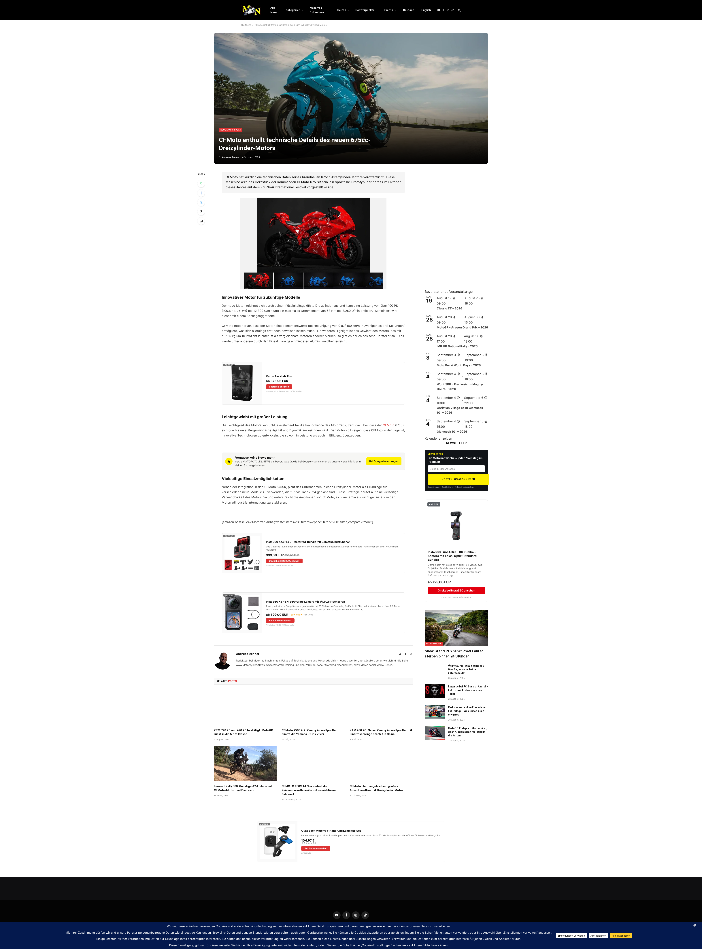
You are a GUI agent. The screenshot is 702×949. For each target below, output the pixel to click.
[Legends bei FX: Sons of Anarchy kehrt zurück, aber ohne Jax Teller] (435, 691)
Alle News (274, 10)
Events (388, 10)
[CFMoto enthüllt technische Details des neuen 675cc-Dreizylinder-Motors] (351, 98)
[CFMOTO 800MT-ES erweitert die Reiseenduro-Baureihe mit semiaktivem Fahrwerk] (313, 763)
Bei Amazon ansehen (280, 620)
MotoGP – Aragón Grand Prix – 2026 (462, 327)
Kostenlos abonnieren (458, 479)
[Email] (201, 221)
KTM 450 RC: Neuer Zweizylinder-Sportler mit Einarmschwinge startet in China (381, 732)
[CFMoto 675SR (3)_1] (348, 281)
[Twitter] (201, 202)
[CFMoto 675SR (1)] (258, 280)
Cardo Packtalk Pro (279, 376)
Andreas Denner (230, 157)
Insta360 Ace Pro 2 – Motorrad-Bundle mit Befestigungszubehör (308, 542)
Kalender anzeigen (438, 438)
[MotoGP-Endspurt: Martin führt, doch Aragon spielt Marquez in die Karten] (435, 733)
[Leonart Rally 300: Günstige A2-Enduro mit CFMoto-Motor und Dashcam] (245, 763)
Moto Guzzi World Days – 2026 (459, 365)
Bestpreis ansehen (279, 386)
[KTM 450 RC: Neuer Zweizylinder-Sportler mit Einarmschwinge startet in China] (381, 707)
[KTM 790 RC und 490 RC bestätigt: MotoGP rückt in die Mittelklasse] (245, 707)
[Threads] (201, 211)
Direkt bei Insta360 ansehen (284, 560)
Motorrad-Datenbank (317, 10)
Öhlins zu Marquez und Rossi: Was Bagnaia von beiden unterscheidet (466, 669)
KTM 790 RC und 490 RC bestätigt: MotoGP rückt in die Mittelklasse (243, 732)
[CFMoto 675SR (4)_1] (318, 281)
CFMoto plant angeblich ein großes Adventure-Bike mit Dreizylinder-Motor (376, 788)
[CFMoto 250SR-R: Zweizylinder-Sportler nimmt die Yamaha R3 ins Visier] (313, 707)
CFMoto (388, 425)
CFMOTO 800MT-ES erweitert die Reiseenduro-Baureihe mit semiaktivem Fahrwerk (309, 790)
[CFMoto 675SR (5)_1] (288, 281)
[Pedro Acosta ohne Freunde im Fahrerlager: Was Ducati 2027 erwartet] (435, 712)
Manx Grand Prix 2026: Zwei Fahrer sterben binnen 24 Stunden (454, 653)
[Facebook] (201, 193)
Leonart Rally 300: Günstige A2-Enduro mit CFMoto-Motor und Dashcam (243, 788)
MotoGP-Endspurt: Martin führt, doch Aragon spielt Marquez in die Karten (467, 732)
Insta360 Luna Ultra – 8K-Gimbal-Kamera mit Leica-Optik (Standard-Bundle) (453, 556)
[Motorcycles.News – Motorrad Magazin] (251, 10)
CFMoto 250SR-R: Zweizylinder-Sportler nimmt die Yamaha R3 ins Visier (309, 732)
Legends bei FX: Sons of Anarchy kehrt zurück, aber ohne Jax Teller (468, 690)
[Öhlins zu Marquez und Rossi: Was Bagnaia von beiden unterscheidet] (435, 670)
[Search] (459, 10)
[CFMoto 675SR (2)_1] (377, 281)
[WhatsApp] (201, 183)
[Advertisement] (452, 226)
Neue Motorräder (230, 130)
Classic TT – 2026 (449, 308)
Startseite (246, 25)
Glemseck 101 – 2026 (452, 431)
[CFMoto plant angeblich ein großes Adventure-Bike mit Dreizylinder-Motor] (381, 763)
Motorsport (433, 643)
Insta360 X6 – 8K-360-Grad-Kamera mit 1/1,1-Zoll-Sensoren (305, 601)
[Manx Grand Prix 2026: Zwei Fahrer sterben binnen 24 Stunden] (456, 628)
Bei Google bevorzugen (384, 461)
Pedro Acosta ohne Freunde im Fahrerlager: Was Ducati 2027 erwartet (467, 711)
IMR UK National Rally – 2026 (457, 346)
